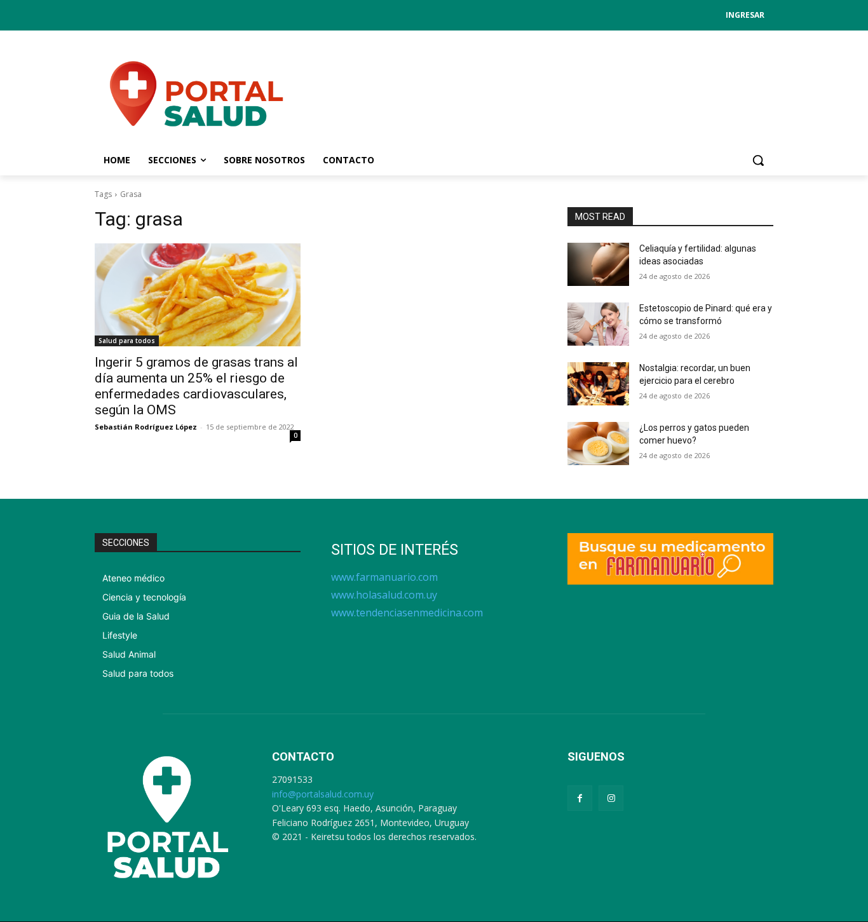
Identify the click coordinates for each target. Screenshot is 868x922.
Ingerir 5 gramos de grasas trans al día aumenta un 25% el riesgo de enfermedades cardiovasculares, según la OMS (196, 386)
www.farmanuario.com (384, 577)
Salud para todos (126, 340)
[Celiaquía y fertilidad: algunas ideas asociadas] (598, 264)
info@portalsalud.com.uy (323, 794)
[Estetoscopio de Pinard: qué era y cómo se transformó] (598, 324)
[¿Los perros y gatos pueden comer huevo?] (598, 443)
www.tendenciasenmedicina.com (407, 613)
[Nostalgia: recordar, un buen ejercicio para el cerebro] (598, 383)
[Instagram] (611, 797)
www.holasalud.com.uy (384, 595)
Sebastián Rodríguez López (146, 426)
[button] (758, 160)
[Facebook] (579, 797)
